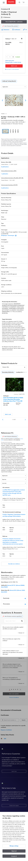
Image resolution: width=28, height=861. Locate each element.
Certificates (17, 29)
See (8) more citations (14, 564)
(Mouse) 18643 (21, 590)
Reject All (14, 851)
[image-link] (14, 100)
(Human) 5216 (13, 590)
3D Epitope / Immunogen (7, 235)
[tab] (14, 598)
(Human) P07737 (11, 585)
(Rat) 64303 (4, 592)
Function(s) (6, 598)
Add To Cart (14, 66)
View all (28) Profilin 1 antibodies (14, 21)
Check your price (9, 60)
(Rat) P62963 (4, 587)
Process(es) (6, 604)
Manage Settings (14, 846)
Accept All (14, 856)
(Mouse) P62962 (20, 585)
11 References (6, 17)
